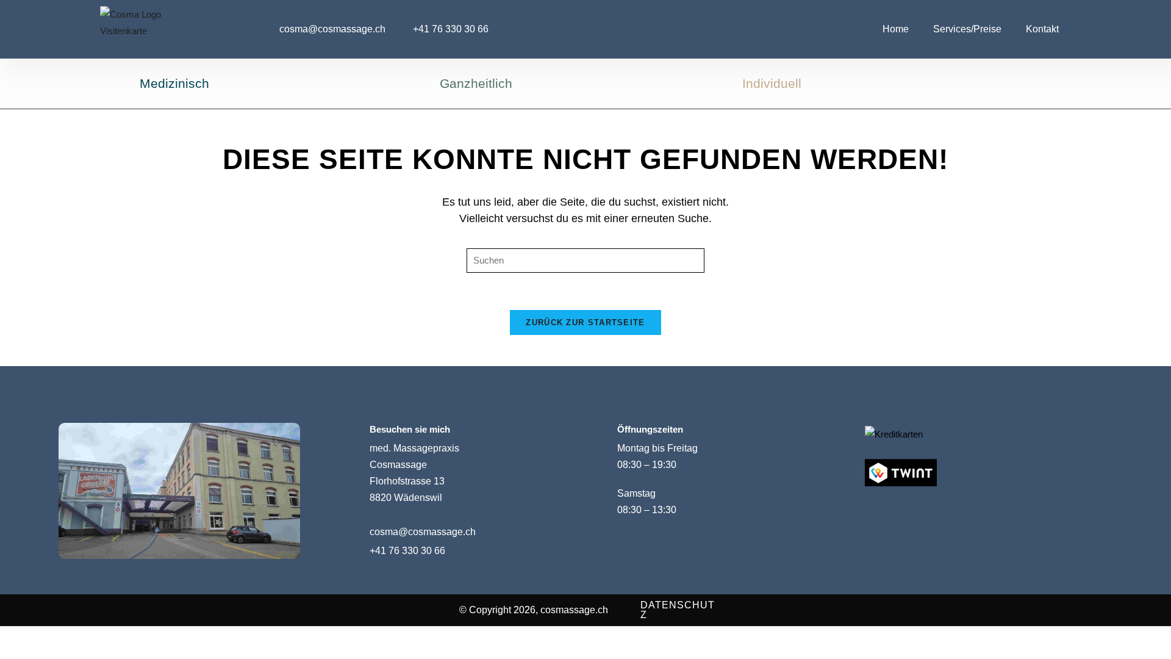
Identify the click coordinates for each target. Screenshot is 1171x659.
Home (896, 29)
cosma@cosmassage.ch (423, 532)
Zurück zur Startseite (585, 322)
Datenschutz (677, 610)
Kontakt (1042, 29)
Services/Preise (967, 29)
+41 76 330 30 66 (407, 551)
